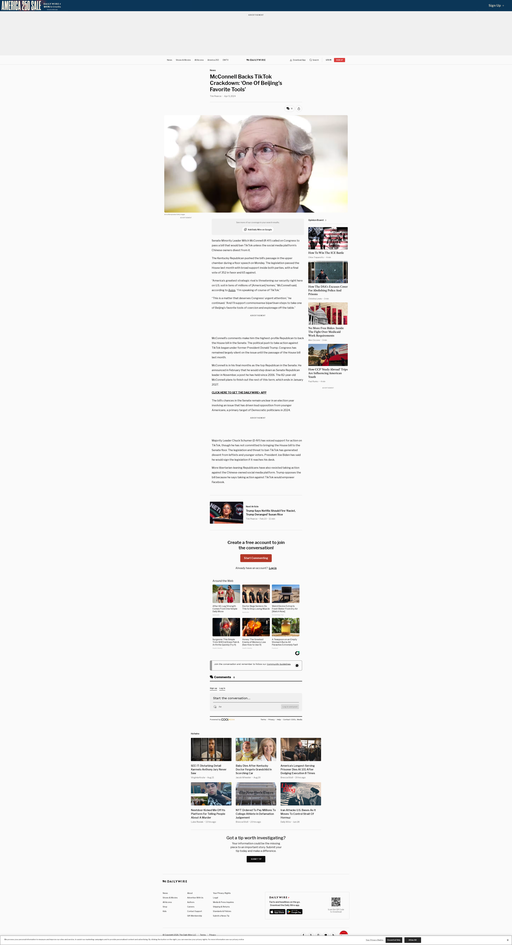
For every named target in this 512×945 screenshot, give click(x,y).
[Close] (508, 940)
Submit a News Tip (221, 916)
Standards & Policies (222, 911)
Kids (165, 911)
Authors (190, 902)
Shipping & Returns (221, 907)
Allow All (413, 940)
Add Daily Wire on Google (260, 229)
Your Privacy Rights (222, 893)
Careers (190, 907)
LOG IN (328, 60)
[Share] (298, 108)
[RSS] (333, 935)
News (169, 60)
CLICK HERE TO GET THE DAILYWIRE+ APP (239, 392)
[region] (256, 940)
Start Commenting (256, 558)
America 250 (213, 60)
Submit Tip (256, 859)
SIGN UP (339, 60)
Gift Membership (194, 916)
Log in (273, 568)
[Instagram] (318, 935)
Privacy (212, 935)
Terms (203, 935)
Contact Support (194, 911)
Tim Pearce (215, 96)
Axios (231, 290)
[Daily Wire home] (256, 60)
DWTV (226, 60)
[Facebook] (303, 935)
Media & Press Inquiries (223, 902)
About (190, 893)
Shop (165, 907)
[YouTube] (325, 935)
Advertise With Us (195, 897)
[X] (310, 935)
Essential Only (393, 940)
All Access (199, 60)
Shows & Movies (183, 60)
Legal (215, 897)
